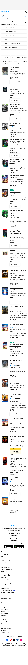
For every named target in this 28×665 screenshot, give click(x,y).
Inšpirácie (3, 630)
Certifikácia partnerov (6, 628)
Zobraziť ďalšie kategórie (14, 51)
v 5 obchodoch (13, 136)
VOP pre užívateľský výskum (7, 592)
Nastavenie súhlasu (5, 586)
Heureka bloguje (5, 565)
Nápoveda (3, 615)
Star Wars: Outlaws (14, 380)
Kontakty (3, 556)
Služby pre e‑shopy (5, 603)
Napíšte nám (14, 535)
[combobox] (14, 15)
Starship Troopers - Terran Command (16, 307)
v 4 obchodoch (13, 187)
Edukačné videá (4, 613)
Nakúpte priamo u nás (6, 584)
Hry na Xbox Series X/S (15, 143)
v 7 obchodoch (13, 377)
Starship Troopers (14, 477)
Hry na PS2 (12, 69)
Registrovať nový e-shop (7, 601)
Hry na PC (12, 252)
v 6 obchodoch (13, 285)
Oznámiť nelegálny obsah (7, 569)
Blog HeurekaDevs (5, 567)
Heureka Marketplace (6, 605)
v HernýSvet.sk (13, 152)
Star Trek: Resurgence (15, 394)
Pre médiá (3, 563)
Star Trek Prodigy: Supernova (17, 175)
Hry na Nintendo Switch (15, 346)
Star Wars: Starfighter (15, 192)
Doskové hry (12, 214)
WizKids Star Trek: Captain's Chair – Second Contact (18, 271)
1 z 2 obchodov (13, 455)
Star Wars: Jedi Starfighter (16, 288)
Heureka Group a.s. (17, 644)
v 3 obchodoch (13, 172)
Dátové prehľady (5, 609)
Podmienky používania (6, 559)
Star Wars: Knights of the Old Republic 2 (17, 437)
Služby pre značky (5, 607)
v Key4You (12, 490)
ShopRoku (3, 624)
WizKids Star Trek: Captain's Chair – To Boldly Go (18, 458)
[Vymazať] (25, 15)
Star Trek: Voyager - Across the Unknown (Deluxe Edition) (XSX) (17, 140)
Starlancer (12, 250)
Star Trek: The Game (15, 104)
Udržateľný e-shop (5, 632)
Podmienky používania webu (18, 646)
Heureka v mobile (5, 580)
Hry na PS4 (12, 326)
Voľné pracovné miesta (6, 561)
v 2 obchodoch (13, 226)
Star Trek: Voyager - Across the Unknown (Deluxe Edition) (17, 160)
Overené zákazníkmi (5, 622)
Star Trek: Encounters (15, 86)
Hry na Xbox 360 (13, 106)
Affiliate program (5, 611)
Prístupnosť (4, 571)
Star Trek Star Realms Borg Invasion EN (16, 211)
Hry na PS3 (12, 125)
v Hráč (11, 78)
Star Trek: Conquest (15, 67)
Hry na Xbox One (13, 177)
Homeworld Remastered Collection (14, 368)
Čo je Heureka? (4, 554)
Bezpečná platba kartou (6, 590)
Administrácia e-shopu (6, 599)
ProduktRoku (4, 626)
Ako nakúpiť (4, 577)
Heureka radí (4, 582)
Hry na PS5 (12, 163)
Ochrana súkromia (5, 588)
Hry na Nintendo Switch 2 (15, 233)
